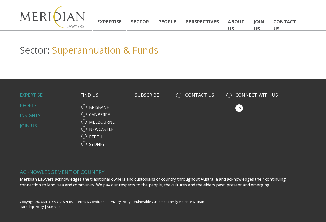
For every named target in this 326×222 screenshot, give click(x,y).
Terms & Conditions (91, 201)
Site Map (54, 206)
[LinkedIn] (239, 108)
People (167, 22)
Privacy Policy (120, 201)
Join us (259, 25)
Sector (140, 22)
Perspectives (202, 22)
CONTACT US (199, 95)
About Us (236, 25)
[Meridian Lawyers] (54, 17)
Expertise (109, 22)
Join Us (28, 126)
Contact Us (284, 25)
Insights (30, 115)
